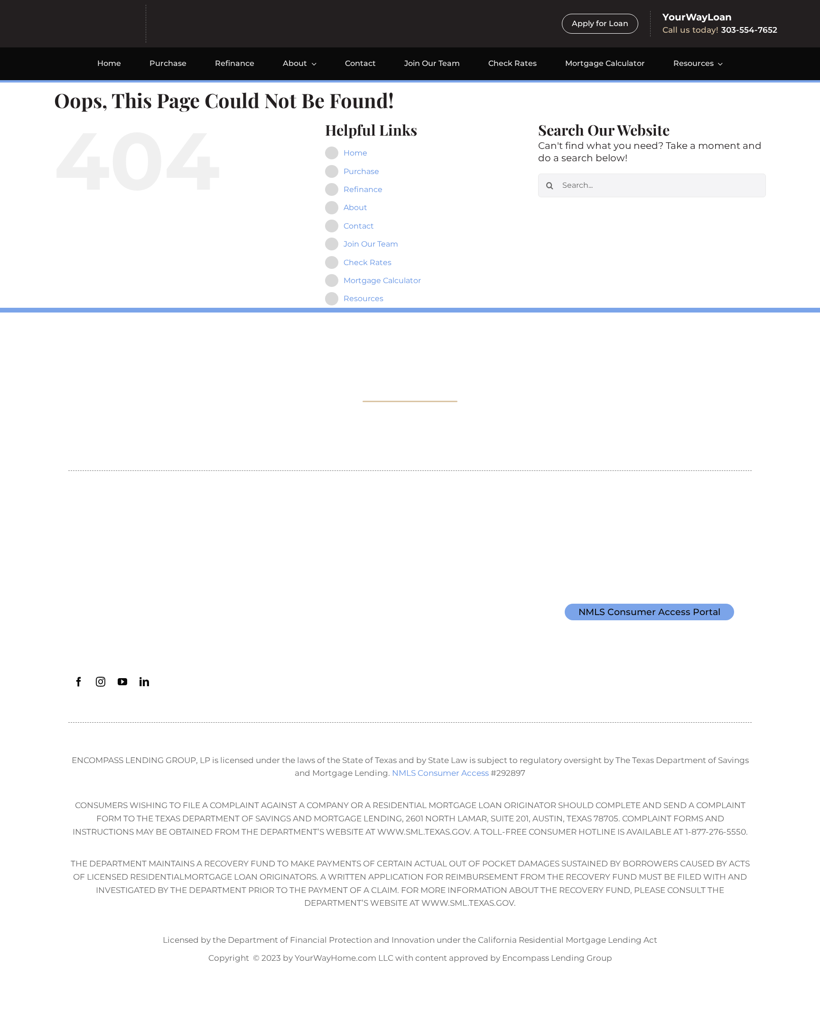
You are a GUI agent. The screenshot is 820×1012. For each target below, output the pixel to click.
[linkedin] (144, 681)
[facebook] (78, 681)
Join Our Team (371, 243)
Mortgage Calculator (382, 280)
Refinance (363, 189)
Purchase (361, 171)
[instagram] (100, 681)
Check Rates (367, 262)
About (355, 207)
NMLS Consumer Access (440, 773)
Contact (359, 225)
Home (355, 152)
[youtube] (122, 681)
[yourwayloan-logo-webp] (221, 20)
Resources (363, 298)
